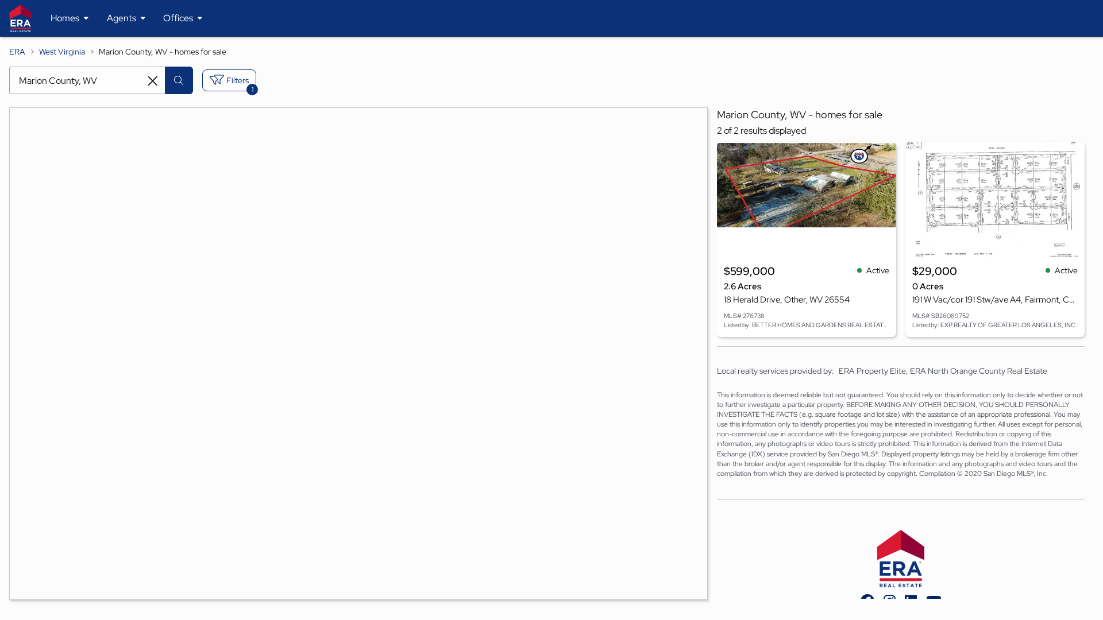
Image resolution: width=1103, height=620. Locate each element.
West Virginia (62, 51)
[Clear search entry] (153, 81)
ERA (17, 51)
